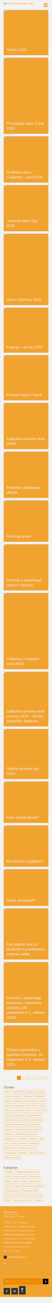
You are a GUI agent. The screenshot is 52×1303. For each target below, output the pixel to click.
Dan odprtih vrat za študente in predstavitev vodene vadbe (26, 949)
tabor (7, 1143)
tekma (15, 1143)
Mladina (18, 1186)
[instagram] (14, 1291)
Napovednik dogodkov (34, 1186)
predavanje (9, 1139)
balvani (8, 1091)
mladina (28, 1110)
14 (41, 1077)
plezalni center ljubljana (15, 1124)
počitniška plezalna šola (26, 1134)
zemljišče (22, 1153)
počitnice (8, 1134)
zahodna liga (10, 1153)
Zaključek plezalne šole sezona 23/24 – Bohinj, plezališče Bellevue (26, 716)
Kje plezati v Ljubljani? (25, 861)
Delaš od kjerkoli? (21, 900)
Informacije (34, 1176)
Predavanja (26, 1195)
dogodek (31, 1091)
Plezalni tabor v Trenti (24, 395)
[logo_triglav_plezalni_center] (26, 1264)
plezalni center (36, 1120)
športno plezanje (37, 1153)
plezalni (23, 1120)
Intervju (8, 1181)
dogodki (41, 1091)
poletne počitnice (34, 1129)
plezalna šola (18, 1115)
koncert (8, 1110)
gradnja (8, 1101)
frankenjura (28, 1096)
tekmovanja (34, 1143)
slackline (32, 1139)
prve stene (21, 1139)
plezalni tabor (34, 1124)
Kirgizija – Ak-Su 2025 (24, 347)
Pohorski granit (19, 536)
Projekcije (38, 1195)
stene (42, 1139)
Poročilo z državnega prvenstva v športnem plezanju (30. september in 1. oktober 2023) (26, 1007)
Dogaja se (9, 1172)
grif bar (42, 1101)
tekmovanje (10, 1148)
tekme (23, 1143)
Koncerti (8, 1186)
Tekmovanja (18, 1200)
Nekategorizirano (12, 1191)
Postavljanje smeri (29, 1191)
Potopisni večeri (11, 1195)
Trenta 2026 (16, 50)
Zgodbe (38, 1200)
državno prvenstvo (12, 1096)
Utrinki (29, 1200)
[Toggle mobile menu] (46, 5)
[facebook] (7, 1291)
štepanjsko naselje (12, 1157)
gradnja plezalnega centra (25, 1101)
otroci (7, 1115)
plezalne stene (11, 1120)
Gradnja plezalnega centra (27, 1172)
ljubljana (18, 1110)
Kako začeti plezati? (23, 817)
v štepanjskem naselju (27, 1148)
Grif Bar (8, 1176)
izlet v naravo (39, 1106)
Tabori (7, 1200)
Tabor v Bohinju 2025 (24, 300)
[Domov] (22, 1290)
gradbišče (40, 1096)
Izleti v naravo (20, 1181)
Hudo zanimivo (20, 1176)
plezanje (8, 1129)
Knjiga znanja (34, 1181)
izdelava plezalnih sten (14, 1106)
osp (44, 1110)
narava (37, 1110)
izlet (29, 1106)
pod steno (19, 1129)
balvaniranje (19, 1091)
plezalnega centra (34, 1115)
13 (35, 1077)
